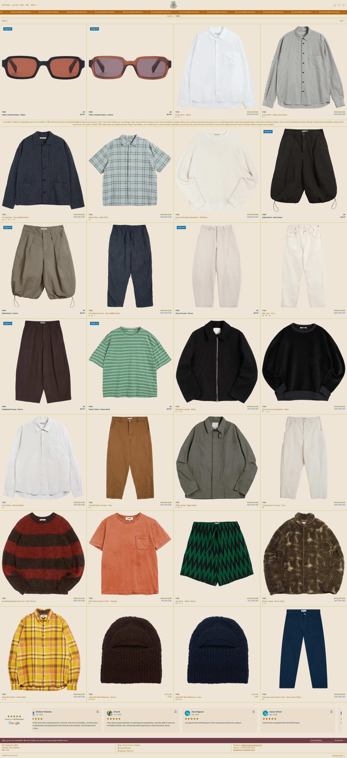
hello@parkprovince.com (251, 745)
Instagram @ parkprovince (244, 750)
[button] (339, 5)
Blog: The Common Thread (129, 745)
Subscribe (339, 740)
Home (169, 16)
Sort (341, 21)
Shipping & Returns (126, 751)
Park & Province (12, 755)
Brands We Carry (124, 748)
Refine (4, 21)
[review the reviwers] (97, 712)
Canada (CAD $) (337, 755)
